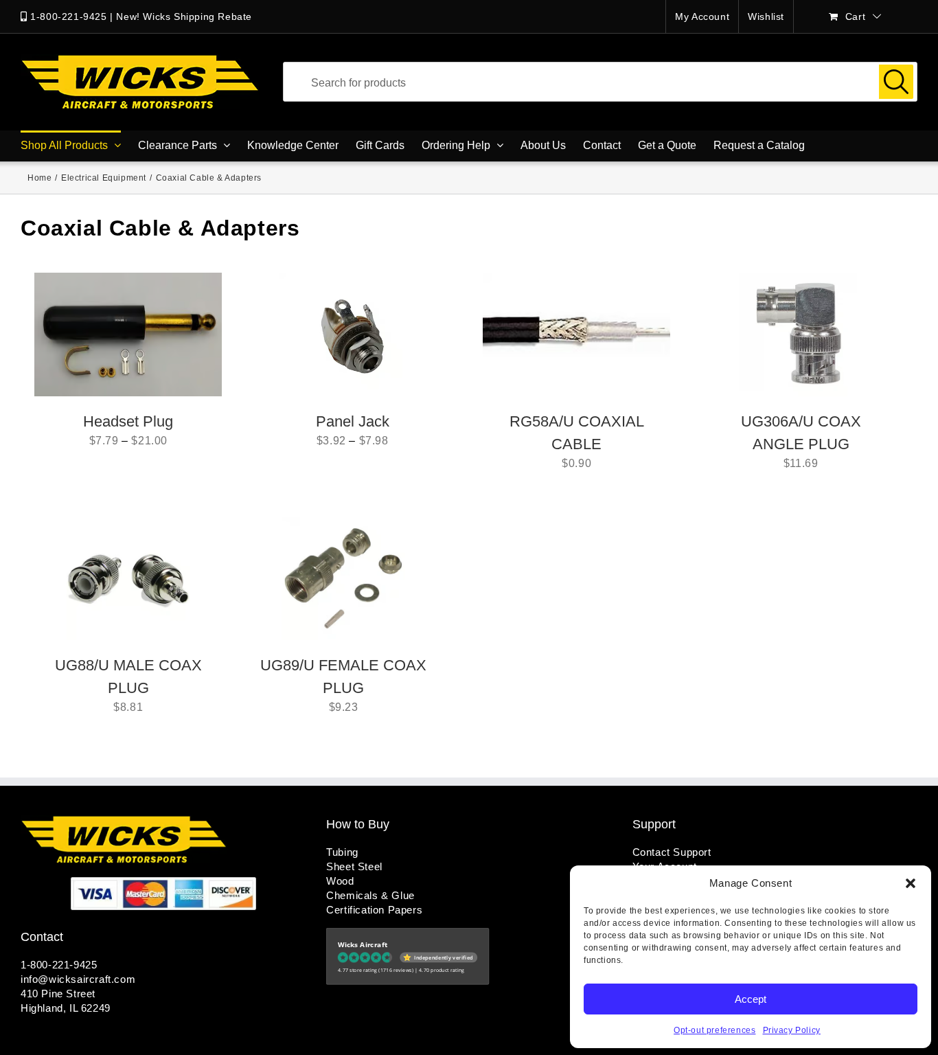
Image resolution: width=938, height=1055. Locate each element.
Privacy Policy (792, 1030)
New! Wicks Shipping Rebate (184, 16)
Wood (340, 881)
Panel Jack (352, 421)
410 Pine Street (58, 993)
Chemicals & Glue (370, 895)
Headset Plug (128, 421)
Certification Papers (374, 910)
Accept (750, 999)
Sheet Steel (354, 866)
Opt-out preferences (714, 1030)
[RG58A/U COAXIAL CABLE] (576, 334)
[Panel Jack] (352, 334)
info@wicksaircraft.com (78, 979)
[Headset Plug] (128, 334)
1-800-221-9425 (68, 16)
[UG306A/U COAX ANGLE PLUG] (800, 334)
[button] (910, 883)
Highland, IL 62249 (66, 1008)
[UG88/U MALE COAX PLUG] (128, 578)
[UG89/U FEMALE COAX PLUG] (343, 578)
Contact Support (671, 852)
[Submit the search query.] (896, 82)
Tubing (342, 852)
